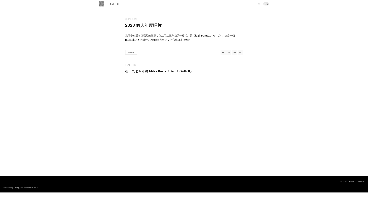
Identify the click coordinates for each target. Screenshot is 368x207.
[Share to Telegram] (240, 52)
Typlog (16, 187)
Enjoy (131, 52)
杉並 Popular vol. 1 (207, 35)
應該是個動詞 (182, 39)
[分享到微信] (234, 52)
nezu (31, 187)
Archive (343, 181)
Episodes (360, 181)
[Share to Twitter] (223, 52)
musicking (132, 39)
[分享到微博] (228, 52)
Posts (351, 181)
